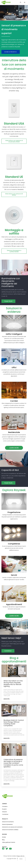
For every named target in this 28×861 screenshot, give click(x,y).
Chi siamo (4, 806)
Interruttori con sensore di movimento (12, 827)
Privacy (5, 856)
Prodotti (4, 809)
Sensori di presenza (7, 824)
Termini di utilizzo (12, 856)
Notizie (4, 837)
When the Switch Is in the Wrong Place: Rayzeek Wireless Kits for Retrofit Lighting (13, 683)
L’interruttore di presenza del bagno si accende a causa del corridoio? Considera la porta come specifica (13, 763)
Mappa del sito (20, 856)
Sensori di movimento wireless (10, 829)
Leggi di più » (7, 699)
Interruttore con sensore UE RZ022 (14, 194)
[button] (21, 2)
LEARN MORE (14, 448)
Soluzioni (4, 811)
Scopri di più (8, 301)
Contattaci (7, 651)
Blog (23, 666)
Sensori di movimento (8, 821)
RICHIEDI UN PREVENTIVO (10, 52)
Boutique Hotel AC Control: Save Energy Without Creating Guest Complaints (14, 723)
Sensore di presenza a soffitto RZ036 (14, 251)
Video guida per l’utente (8, 842)
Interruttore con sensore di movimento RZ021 (14, 141)
